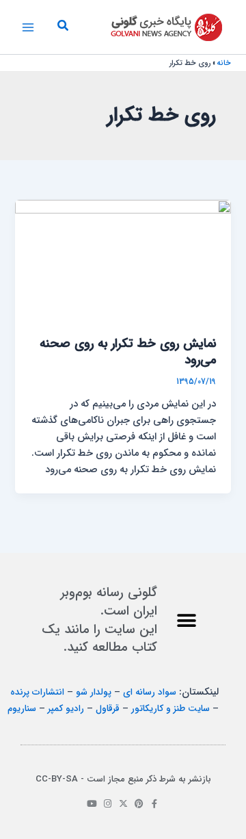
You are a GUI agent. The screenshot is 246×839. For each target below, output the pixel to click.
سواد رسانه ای (149, 692)
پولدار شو (93, 692)
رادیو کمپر (66, 708)
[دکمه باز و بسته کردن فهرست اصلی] (28, 27)
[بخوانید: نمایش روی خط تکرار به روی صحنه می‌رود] (122, 260)
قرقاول (108, 708)
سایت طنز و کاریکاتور (170, 708)
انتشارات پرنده (37, 692)
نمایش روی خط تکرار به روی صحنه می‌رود (128, 352)
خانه (224, 63)
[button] (62, 27)
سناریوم (22, 708)
